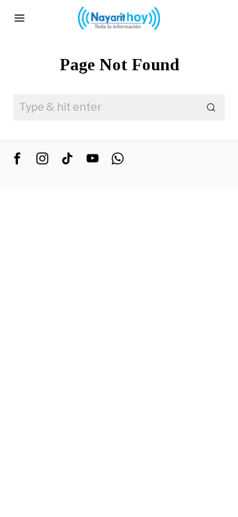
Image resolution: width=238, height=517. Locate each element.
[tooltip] (17, 158)
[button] (211, 107)
